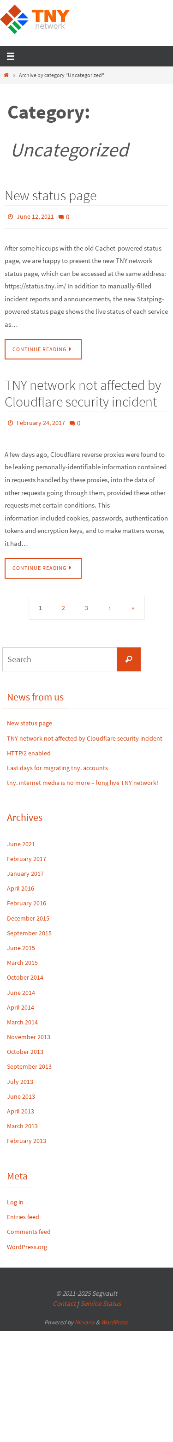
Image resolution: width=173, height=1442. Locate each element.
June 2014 (21, 987)
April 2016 (20, 883)
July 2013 (20, 1076)
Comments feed (29, 1226)
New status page (50, 195)
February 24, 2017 (41, 420)
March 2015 (22, 957)
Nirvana (85, 1317)
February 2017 (26, 854)
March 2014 (22, 1017)
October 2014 (25, 972)
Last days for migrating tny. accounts (57, 763)
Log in (15, 1197)
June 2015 (21, 943)
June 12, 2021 (35, 216)
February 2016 (26, 898)
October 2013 (25, 1046)
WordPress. (115, 1317)
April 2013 (20, 1106)
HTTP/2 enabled (29, 748)
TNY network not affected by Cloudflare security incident (83, 391)
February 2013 (26, 1135)
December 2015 (28, 913)
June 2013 (21, 1091)
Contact (64, 1298)
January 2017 (25, 868)
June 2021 (21, 838)
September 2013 (29, 1061)
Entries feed (23, 1212)
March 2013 (22, 1121)
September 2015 (29, 928)
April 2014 (20, 1002)
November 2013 (28, 1032)
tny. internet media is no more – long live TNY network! (82, 777)
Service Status (100, 1298)
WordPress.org (27, 1241)
